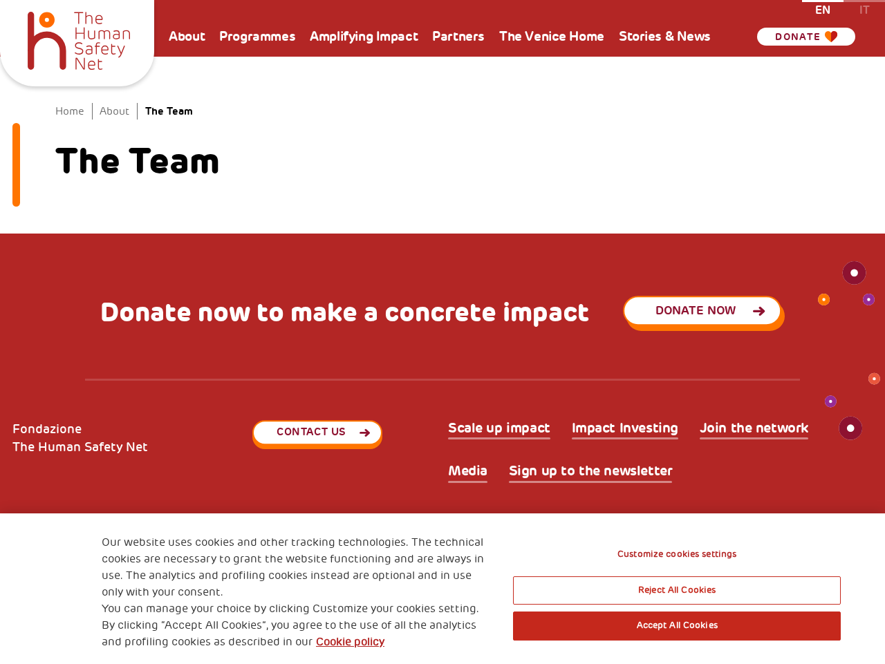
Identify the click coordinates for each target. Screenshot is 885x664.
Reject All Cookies (677, 590)
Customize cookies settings (676, 554)
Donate (798, 36)
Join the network (754, 428)
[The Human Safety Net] (79, 39)
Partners (458, 36)
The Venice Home (551, 36)
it (864, 9)
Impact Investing (625, 428)
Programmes (257, 36)
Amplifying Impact (364, 36)
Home (69, 111)
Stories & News (665, 36)
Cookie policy (350, 642)
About (187, 36)
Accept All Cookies (677, 625)
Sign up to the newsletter (591, 471)
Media (467, 471)
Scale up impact (499, 428)
